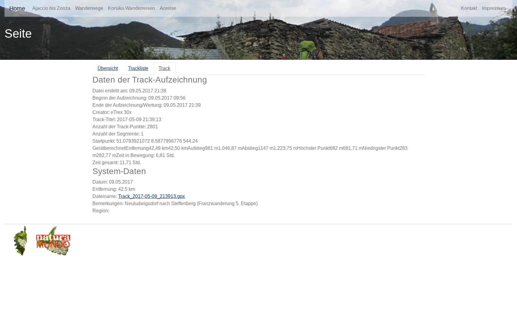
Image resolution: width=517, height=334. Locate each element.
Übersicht (108, 68)
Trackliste (138, 68)
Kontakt (469, 8)
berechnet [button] (114, 148)
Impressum (493, 8)
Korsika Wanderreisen (131, 8)
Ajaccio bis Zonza (51, 8)
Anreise (168, 8)
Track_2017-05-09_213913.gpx (151, 196)
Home (17, 8)
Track (164, 68)
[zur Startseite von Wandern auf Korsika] (21, 240)
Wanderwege (89, 8)
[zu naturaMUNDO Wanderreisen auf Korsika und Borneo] (53, 240)
